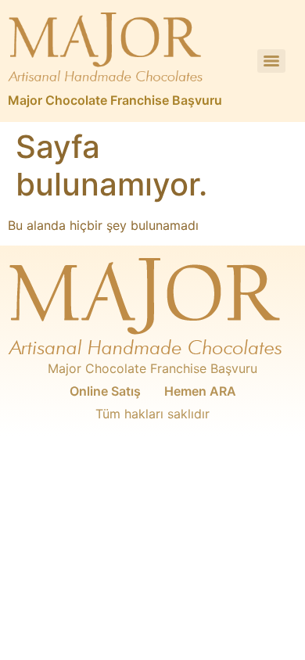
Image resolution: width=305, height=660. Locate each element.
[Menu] (271, 61)
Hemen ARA (200, 391)
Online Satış (105, 391)
